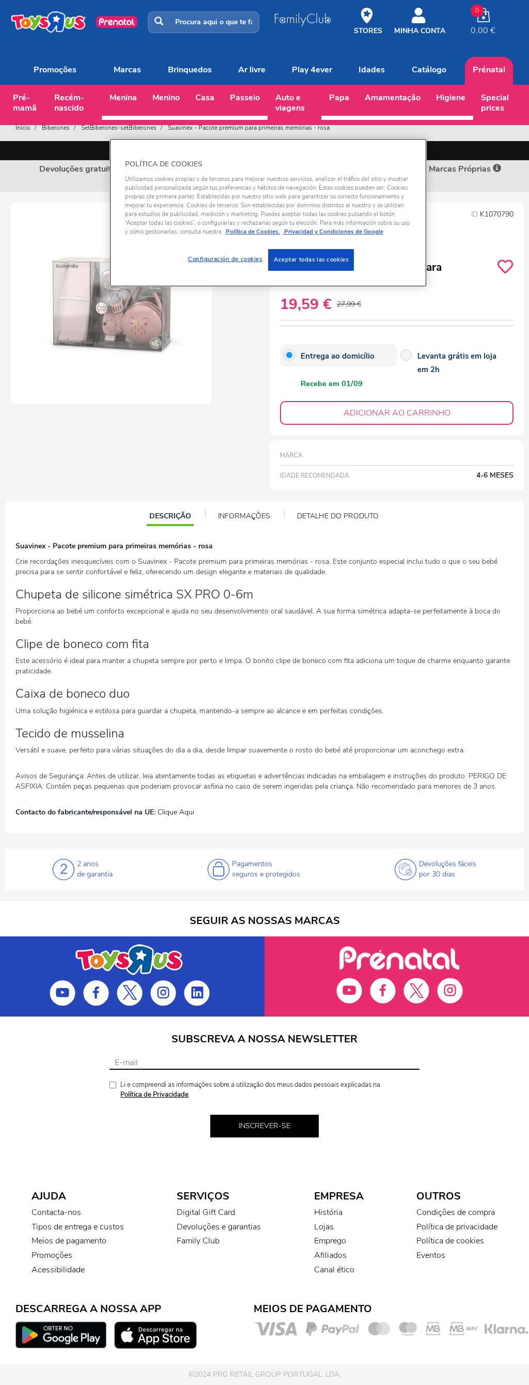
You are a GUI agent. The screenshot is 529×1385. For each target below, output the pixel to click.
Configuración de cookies (225, 259)
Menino (166, 97)
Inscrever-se (264, 1126)
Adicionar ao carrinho (397, 413)
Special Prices (495, 103)
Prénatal (489, 69)
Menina (123, 97)
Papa (339, 97)
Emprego (330, 1240)
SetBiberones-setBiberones (119, 128)
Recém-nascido (69, 103)
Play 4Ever (312, 69)
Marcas (127, 69)
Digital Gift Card (206, 1212)
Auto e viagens (290, 103)
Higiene (450, 97)
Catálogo (429, 69)
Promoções (55, 69)
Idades (372, 69)
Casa (204, 97)
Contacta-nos (56, 1212)
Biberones (56, 128)
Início (22, 128)
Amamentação (393, 97)
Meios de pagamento (69, 1240)
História (328, 1212)
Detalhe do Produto (338, 516)
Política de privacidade (456, 1227)
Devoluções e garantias (219, 1227)
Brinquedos (190, 69)
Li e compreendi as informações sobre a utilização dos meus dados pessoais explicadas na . (250, 1089)
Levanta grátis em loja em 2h (456, 363)
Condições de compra (455, 1212)
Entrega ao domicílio (338, 356)
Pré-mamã (25, 103)
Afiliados (330, 1255)
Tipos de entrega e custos (78, 1227)
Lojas (324, 1227)
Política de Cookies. (253, 231)
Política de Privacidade (154, 1094)
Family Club (198, 1240)
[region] (268, 212)
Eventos (430, 1255)
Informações (244, 516)
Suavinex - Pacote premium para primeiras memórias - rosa (249, 128)
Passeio (245, 97)
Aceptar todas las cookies (311, 259)
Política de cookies (450, 1240)
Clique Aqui (176, 812)
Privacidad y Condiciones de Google (333, 231)
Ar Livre (252, 69)
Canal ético (334, 1269)
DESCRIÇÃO (171, 517)
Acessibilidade (58, 1269)
